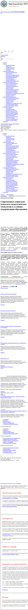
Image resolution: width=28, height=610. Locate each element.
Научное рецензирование (12, 114)
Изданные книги (10, 95)
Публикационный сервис (12, 104)
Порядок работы (10, 100)
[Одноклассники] (15, 286)
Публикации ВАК (10, 109)
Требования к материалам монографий (15, 93)
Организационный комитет (12, 76)
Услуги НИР (9, 108)
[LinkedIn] (12, 286)
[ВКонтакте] (13, 286)
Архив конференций (11, 79)
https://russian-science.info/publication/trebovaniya (14, 249)
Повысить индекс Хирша (12, 116)
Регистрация (9, 73)
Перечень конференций (11, 72)
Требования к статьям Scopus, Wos (14, 103)
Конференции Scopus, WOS (12, 81)
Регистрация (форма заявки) (9, 443)
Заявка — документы (8, 442)
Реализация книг (10, 87)
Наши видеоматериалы (8, 422)
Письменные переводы (11, 110)
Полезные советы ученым (12, 105)
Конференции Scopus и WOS (10, 439)
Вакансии (8, 70)
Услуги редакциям (10, 117)
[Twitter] (10, 286)
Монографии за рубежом (12, 92)
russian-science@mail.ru (13, 123)
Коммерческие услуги (8, 106)
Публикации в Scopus (11, 99)
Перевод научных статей (11, 111)
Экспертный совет (10, 68)
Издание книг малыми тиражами (11, 447)
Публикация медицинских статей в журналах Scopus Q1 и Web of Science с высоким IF (14, 411)
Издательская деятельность (9, 82)
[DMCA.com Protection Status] (14, 478)
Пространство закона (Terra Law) (8, 310)
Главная (5, 62)
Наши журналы (9, 88)
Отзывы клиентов (10, 67)
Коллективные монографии (12, 89)
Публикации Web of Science (12, 98)
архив (2, 368)
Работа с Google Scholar (11, 120)
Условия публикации (11, 94)
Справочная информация (12, 86)
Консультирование (10, 115)
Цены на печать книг (11, 84)
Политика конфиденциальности (10, 424)
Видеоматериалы (10, 78)
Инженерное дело (5, 358)
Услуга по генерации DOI (12, 119)
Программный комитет (11, 77)
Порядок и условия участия (12, 75)
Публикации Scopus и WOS (9, 97)
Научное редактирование (12, 113)
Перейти (3, 304)
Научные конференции (8, 71)
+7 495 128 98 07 (4, 55)
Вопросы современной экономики (9, 294)
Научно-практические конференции (11, 438)
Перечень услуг (9, 102)
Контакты (3, 56)
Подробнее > (5, 589)
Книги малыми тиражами (12, 83)
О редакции (6, 419)
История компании (10, 65)
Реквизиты (8, 66)
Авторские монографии (11, 90)
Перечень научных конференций (10, 440)
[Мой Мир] (16, 286)
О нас (4, 64)
